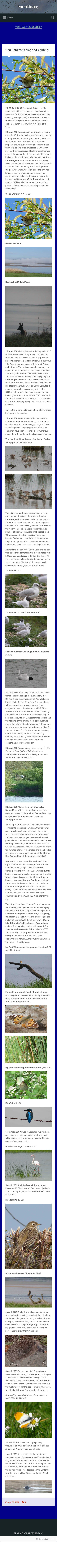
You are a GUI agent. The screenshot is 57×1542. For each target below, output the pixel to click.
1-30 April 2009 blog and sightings (27, 50)
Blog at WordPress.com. (28, 1533)
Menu (10, 17)
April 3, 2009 (13, 1502)
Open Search (52, 17)
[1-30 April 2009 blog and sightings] (28, 79)
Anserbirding (28, 7)
